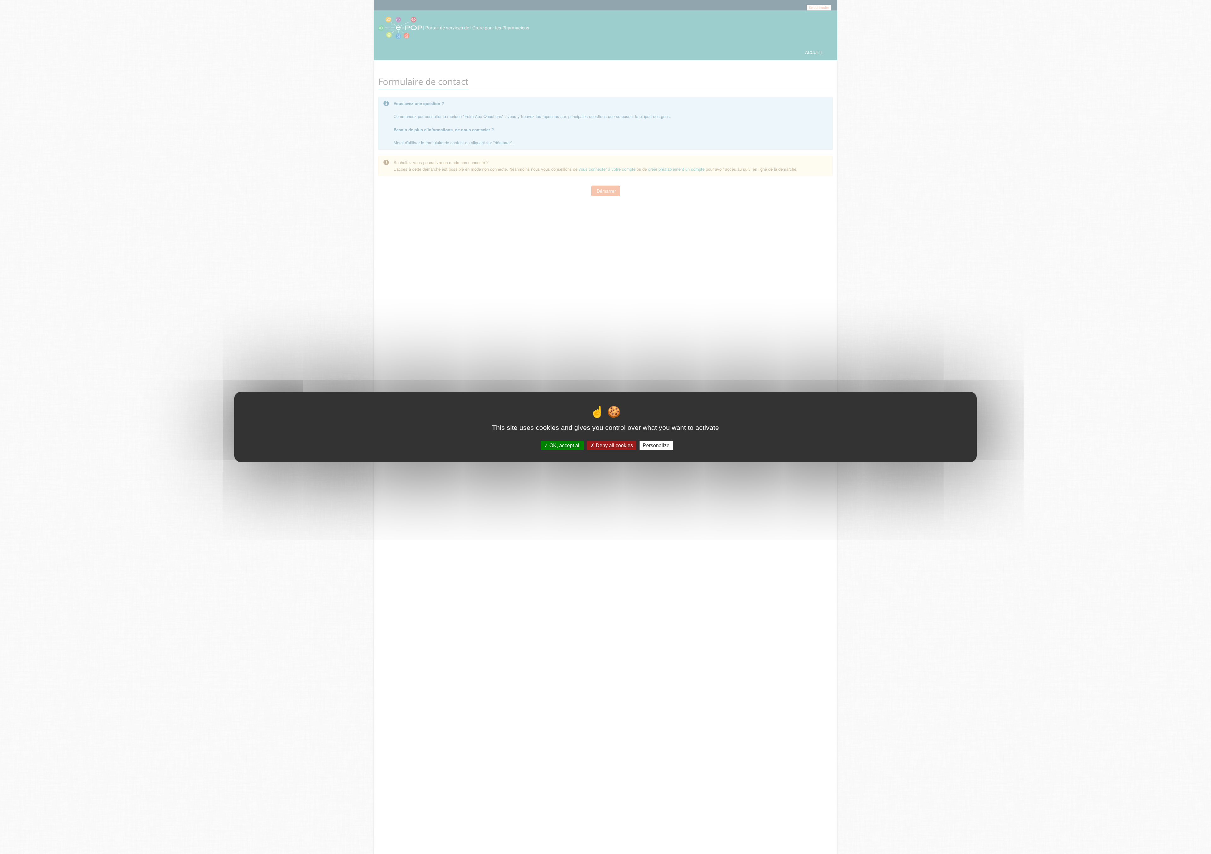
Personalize (656, 445)
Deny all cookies (613, 445)
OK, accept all (564, 445)
